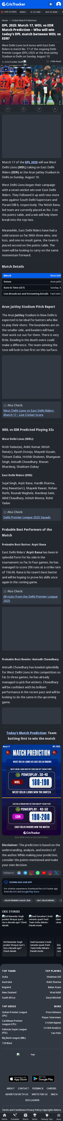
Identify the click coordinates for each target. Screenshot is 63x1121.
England (6, 987)
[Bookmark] (23, 109)
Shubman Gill (54, 976)
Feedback (37, 1088)
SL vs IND (35, 12)
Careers (51, 1088)
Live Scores (10, 11)
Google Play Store (30, 891)
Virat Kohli (55, 992)
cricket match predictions (24, 20)
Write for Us (40, 1094)
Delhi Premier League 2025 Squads (27, 517)
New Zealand (9, 992)
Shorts (26, 1119)
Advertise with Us (16, 1094)
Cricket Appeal (53, 1022)
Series (34, 1119)
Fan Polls (56, 1033)
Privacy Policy (33, 1109)
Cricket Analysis (52, 1027)
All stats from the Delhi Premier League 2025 (30, 598)
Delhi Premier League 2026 (17, 900)
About (11, 1088)
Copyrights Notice (51, 1109)
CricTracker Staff (12, 61)
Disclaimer (32, 1100)
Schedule (15, 1119)
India (5, 976)
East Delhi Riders (45, 900)
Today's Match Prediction (26, 733)
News (23, 12)
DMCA (54, 1094)
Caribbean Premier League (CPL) (12, 1022)
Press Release (53, 1012)
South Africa (8, 997)
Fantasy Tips (47, 1119)
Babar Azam (54, 987)
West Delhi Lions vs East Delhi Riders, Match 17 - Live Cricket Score (28, 413)
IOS (15, 891)
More (59, 1119)
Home (4, 1119)
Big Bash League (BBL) (14, 1037)
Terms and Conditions (14, 1109)
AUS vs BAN (51, 12)
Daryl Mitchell (53, 997)
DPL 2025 (31, 162)
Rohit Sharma (54, 982)
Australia (7, 982)
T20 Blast (7, 1043)
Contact (23, 1088)
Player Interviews (51, 1017)
